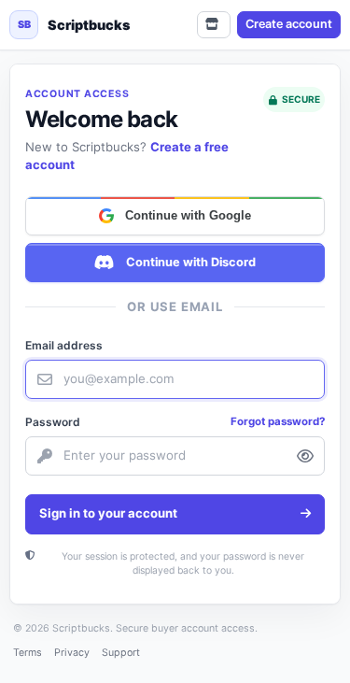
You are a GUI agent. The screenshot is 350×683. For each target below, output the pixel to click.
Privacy (72, 653)
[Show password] (305, 456)
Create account (288, 24)
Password (52, 422)
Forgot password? (278, 421)
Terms (27, 653)
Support (121, 653)
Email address (64, 345)
